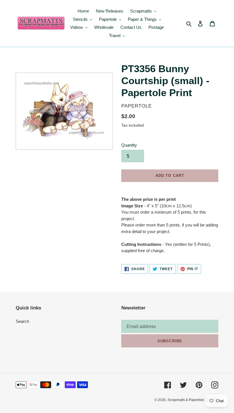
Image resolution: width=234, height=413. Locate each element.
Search (22, 321)
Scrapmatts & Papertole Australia (193, 400)
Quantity (129, 145)
